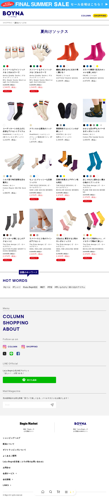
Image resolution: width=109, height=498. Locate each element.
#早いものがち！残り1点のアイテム (70, 287)
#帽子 (42, 287)
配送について (8, 444)
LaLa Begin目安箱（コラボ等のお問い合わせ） (24, 462)
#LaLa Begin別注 (30, 287)
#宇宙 (50, 287)
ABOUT (11, 329)
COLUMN (86, 15)
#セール (7, 287)
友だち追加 (31, 380)
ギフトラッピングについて (14, 450)
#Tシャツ (17, 287)
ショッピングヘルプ (11, 438)
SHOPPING (100, 15)
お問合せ (7, 468)
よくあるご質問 (9, 456)
